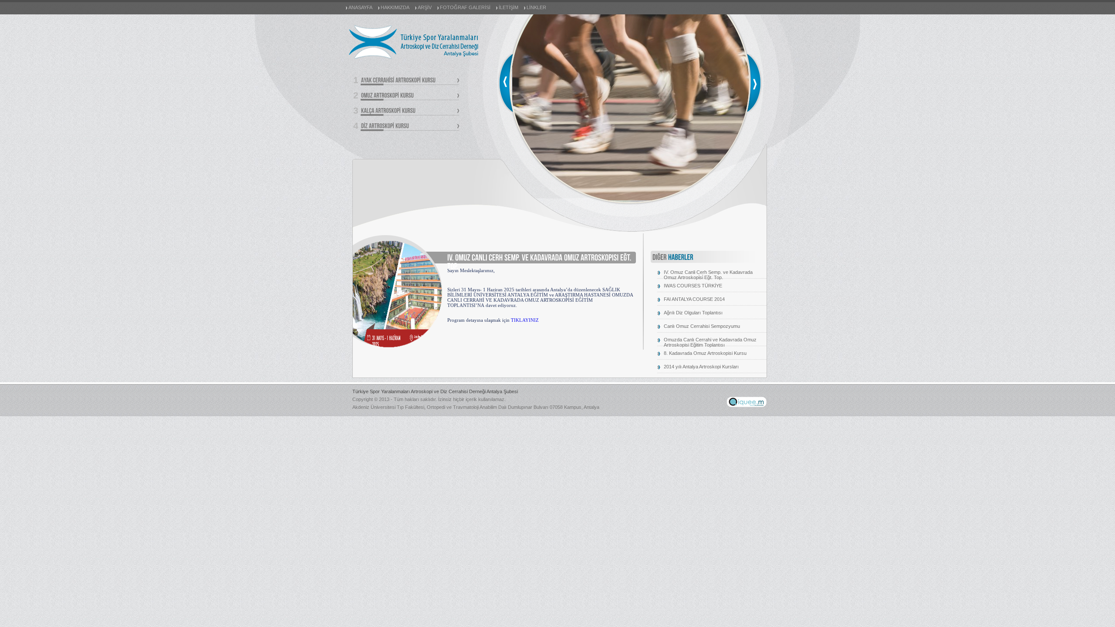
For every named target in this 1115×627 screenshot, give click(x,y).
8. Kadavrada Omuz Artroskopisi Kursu (705, 353)
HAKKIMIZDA (395, 7)
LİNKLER (536, 7)
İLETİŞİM (508, 7)
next (754, 83)
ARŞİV (425, 7)
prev (505, 83)
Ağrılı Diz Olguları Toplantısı (693, 312)
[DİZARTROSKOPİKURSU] (409, 126)
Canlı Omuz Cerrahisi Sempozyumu (702, 326)
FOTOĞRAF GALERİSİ (465, 7)
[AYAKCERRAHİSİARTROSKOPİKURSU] (409, 81)
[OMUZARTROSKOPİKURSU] (409, 96)
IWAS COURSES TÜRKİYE (693, 285)
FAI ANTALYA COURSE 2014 (694, 299)
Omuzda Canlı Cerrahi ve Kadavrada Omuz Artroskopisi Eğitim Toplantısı (710, 342)
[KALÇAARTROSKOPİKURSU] (409, 111)
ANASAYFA (360, 7)
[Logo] (414, 58)
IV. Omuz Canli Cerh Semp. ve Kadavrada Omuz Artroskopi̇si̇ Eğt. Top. (708, 275)
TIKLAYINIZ (525, 320)
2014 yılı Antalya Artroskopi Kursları (701, 366)
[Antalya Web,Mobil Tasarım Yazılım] (746, 405)
